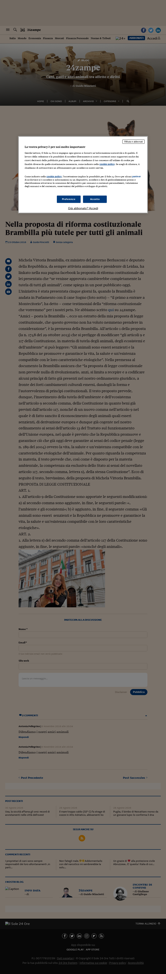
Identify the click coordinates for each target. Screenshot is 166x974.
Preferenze (68, 199)
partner (136, 176)
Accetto (95, 199)
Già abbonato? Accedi (83, 208)
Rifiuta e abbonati (133, 141)
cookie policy (107, 164)
